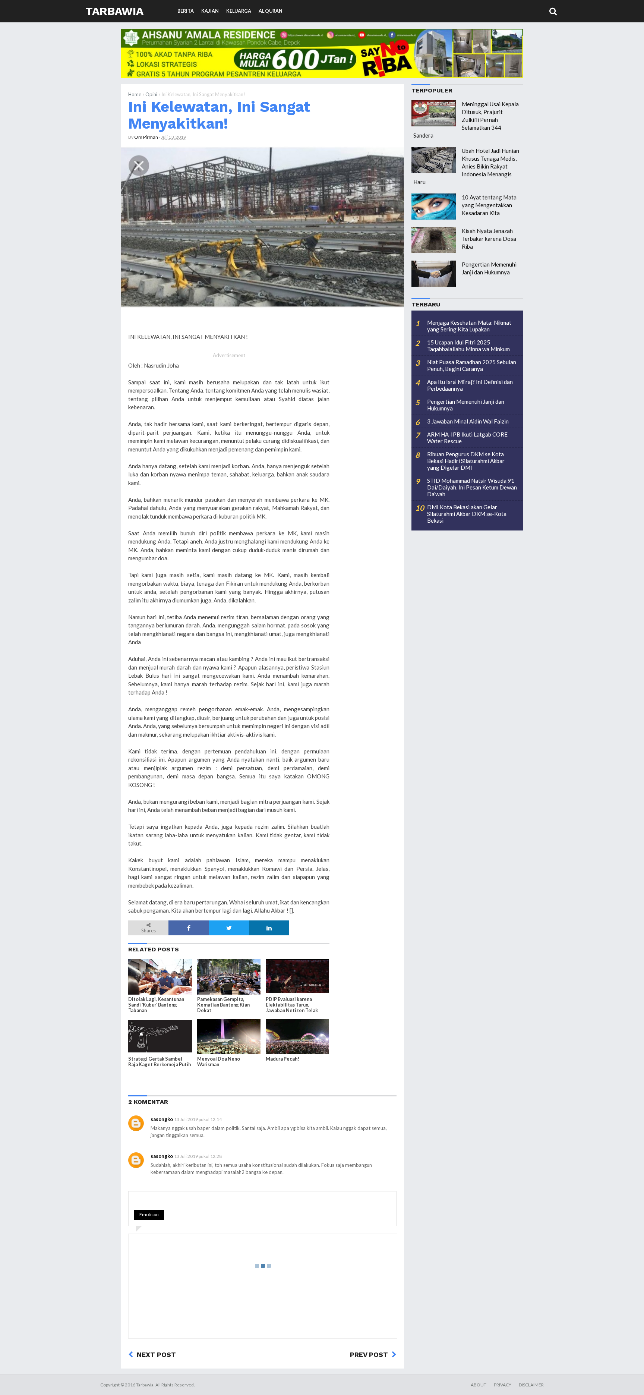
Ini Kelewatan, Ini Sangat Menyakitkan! (219, 115)
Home (134, 94)
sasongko (162, 1119)
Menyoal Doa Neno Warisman (218, 1061)
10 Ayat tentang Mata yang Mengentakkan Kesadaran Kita (489, 205)
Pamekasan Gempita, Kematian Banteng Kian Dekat (223, 1004)
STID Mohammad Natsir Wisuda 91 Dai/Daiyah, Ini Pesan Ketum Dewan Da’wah (472, 487)
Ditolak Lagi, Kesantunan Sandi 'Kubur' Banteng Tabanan (156, 1004)
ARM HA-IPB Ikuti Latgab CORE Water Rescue (467, 437)
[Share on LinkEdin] (269, 927)
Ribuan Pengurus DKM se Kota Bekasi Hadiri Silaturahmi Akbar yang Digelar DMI (466, 461)
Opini (151, 94)
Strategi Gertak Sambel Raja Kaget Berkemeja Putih (159, 1061)
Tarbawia (114, 11)
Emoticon (149, 1214)
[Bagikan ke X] (229, 927)
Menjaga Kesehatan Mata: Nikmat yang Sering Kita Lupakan (469, 326)
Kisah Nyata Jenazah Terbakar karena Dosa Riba (489, 238)
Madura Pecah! (282, 1059)
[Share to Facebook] (188, 927)
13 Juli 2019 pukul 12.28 (198, 1156)
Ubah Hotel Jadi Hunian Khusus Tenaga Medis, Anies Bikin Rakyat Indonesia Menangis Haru (466, 166)
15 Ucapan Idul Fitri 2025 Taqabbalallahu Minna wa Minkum (468, 345)
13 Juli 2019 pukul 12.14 (198, 1119)
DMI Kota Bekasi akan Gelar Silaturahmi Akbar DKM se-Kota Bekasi (466, 514)
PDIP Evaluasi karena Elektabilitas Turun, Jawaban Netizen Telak (292, 1004)
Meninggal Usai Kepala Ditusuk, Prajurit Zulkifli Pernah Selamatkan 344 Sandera (466, 120)
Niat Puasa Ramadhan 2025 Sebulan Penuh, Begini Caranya (471, 365)
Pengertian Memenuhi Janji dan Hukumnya (465, 405)
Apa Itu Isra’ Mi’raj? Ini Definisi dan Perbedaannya (470, 385)
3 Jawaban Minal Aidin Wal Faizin (468, 421)
